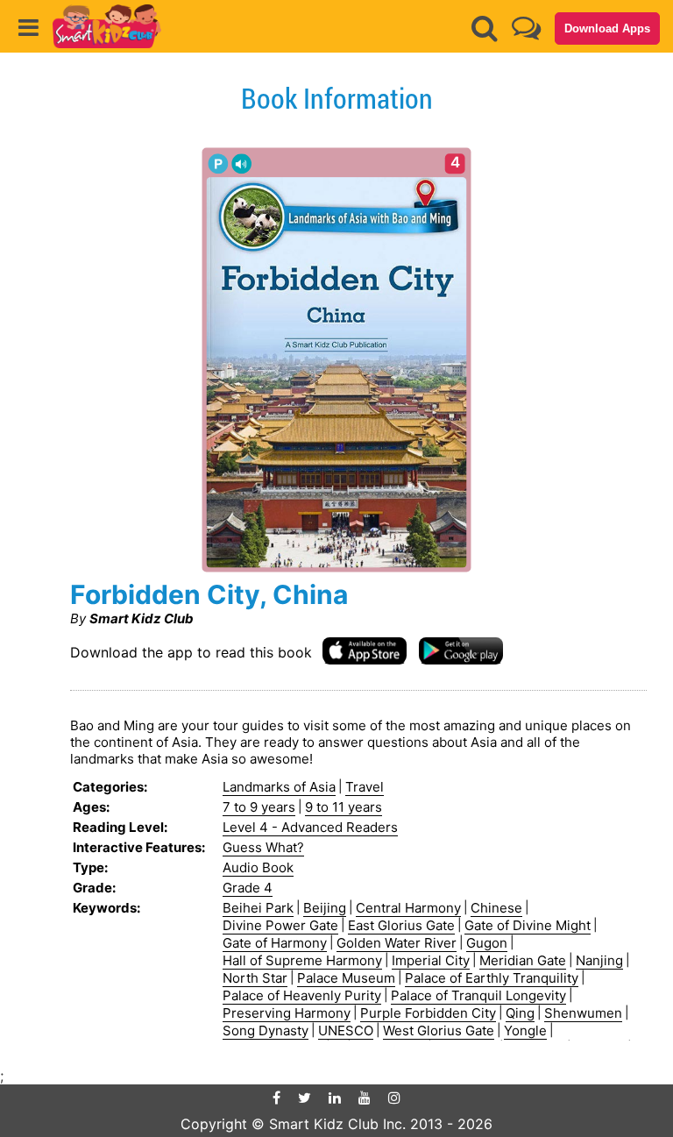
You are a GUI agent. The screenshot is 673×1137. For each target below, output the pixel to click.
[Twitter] (304, 1097)
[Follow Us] (526, 27)
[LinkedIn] (334, 1097)
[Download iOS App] (364, 650)
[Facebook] (276, 1097)
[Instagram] (394, 1097)
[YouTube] (364, 1097)
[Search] (484, 28)
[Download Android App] (461, 650)
